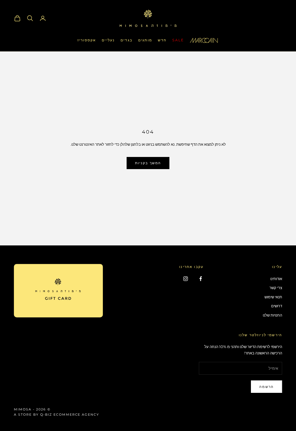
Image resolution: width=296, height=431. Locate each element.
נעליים (108, 40)
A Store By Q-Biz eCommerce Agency (56, 414)
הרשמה (266, 386)
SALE (178, 40)
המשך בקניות (148, 163)
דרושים (276, 306)
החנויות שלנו (272, 315)
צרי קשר (275, 287)
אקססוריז (86, 40)
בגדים (126, 40)
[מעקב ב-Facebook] (201, 279)
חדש (162, 40)
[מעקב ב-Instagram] (185, 279)
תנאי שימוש (273, 297)
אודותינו (276, 278)
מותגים (145, 40)
